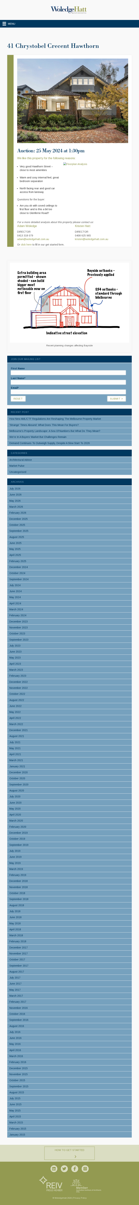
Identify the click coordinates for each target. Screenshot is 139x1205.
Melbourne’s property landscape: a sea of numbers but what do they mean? (54, 431)
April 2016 (15, 1050)
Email (15, 387)
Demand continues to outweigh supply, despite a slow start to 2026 (49, 443)
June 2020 (15, 802)
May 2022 (15, 712)
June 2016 (15, 1038)
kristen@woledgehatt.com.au (91, 239)
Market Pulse (16, 465)
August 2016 (16, 1026)
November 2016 (18, 1007)
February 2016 (17, 1062)
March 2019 (16, 869)
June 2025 (15, 543)
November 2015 (18, 1074)
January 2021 (17, 766)
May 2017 (15, 989)
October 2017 (17, 959)
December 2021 (18, 730)
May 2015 (15, 1110)
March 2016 (16, 1056)
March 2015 (16, 1122)
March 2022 (16, 724)
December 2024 (18, 567)
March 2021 (16, 760)
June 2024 (15, 591)
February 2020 (17, 826)
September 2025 (18, 530)
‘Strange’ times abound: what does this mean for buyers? (44, 425)
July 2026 (14, 488)
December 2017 (18, 947)
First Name (18, 368)
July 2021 (14, 742)
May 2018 (15, 923)
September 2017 (18, 965)
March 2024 (16, 609)
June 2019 (15, 856)
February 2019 (17, 875)
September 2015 (18, 1086)
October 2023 (17, 633)
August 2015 (16, 1092)
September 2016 (18, 1019)
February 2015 (17, 1128)
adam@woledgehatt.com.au (33, 239)
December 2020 (18, 772)
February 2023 (17, 675)
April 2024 (15, 603)
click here (26, 244)
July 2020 (14, 796)
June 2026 (15, 494)
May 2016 (15, 1044)
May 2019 (15, 863)
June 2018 (15, 917)
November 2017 (18, 953)
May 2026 (15, 500)
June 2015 (15, 1104)
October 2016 (17, 1013)
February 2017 (17, 1001)
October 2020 (17, 778)
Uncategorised (17, 472)
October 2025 (17, 524)
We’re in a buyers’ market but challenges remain (37, 437)
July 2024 (14, 585)
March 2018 (16, 935)
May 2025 (15, 549)
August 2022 (16, 700)
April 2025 (15, 555)
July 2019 (14, 850)
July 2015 (14, 1098)
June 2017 (15, 983)
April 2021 (15, 754)
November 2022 (18, 687)
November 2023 (18, 627)
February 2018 (17, 941)
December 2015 (18, 1068)
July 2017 (14, 977)
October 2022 (17, 693)
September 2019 (18, 844)
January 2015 (17, 1134)
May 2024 (15, 597)
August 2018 (16, 905)
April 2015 (15, 1116)
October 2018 (17, 893)
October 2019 (17, 838)
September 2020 (18, 784)
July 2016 (14, 1032)
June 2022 (15, 706)
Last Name (18, 378)
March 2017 (16, 995)
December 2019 (18, 832)
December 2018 (18, 881)
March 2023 (16, 669)
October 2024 (17, 573)
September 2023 (18, 639)
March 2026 (16, 506)
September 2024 (18, 579)
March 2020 (16, 820)
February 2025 (17, 561)
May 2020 (15, 808)
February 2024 (17, 615)
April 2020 (15, 814)
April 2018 (15, 929)
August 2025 (16, 537)
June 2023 (15, 651)
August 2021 (16, 736)
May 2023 (15, 657)
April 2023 (15, 663)
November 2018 (18, 887)
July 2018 (14, 911)
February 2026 (17, 512)
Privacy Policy (80, 1198)
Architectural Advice (20, 459)
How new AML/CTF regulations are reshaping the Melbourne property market (55, 418)
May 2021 (15, 748)
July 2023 (14, 645)
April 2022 (15, 718)
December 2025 (18, 518)
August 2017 (16, 971)
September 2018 (18, 899)
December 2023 (18, 621)
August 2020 (16, 790)
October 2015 (17, 1080)
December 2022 (18, 681)
